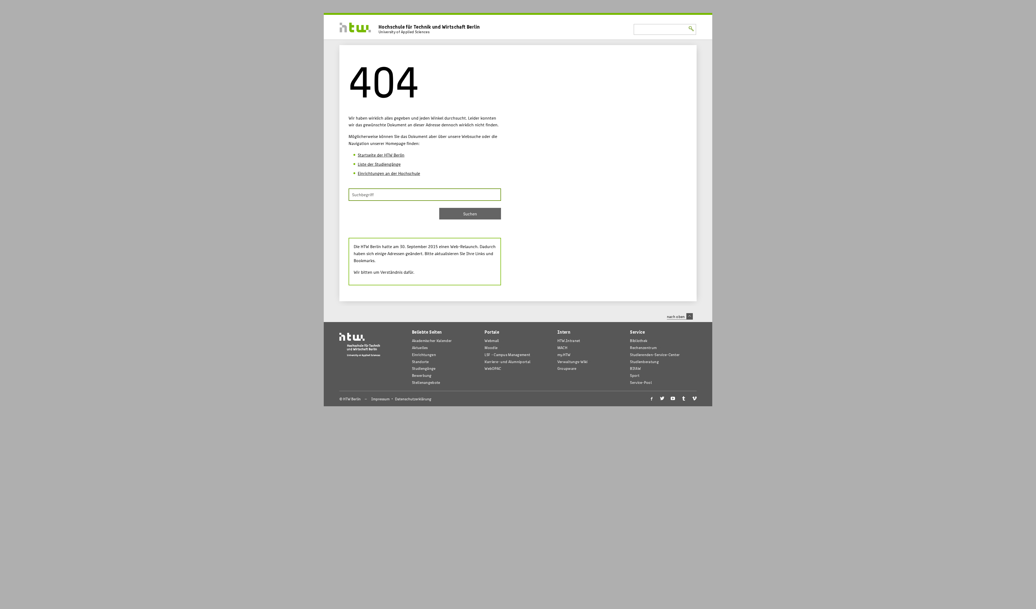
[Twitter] (662, 398)
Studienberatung (644, 361)
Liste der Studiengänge (379, 164)
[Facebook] (651, 398)
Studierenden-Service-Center (655, 354)
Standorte (420, 361)
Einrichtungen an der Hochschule (389, 173)
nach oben (676, 316)
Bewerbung (422, 375)
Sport (634, 375)
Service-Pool (641, 382)
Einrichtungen (424, 354)
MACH (562, 347)
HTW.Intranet (568, 340)
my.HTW (564, 354)
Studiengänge (424, 368)
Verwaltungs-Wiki (572, 361)
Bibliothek (638, 340)
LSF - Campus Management (507, 354)
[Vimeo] (694, 398)
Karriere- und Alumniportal (507, 361)
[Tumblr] (683, 398)
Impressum (380, 399)
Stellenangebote (426, 382)
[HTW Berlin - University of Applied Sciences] (359, 346)
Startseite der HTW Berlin (381, 154)
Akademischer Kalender (432, 340)
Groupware (567, 368)
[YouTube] (673, 398)
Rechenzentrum (643, 347)
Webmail (492, 340)
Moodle (491, 347)
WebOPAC (493, 368)
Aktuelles (420, 347)
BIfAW (635, 368)
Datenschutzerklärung (413, 399)
